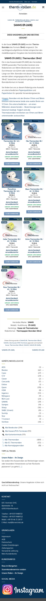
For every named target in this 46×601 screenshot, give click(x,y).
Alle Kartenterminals (13, 434)
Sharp (4, 407)
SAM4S (5, 402)
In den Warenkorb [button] (12, 164)
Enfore (4, 384)
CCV (3, 376)
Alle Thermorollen (12, 440)
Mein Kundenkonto (9, 554)
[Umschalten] (43, 367)
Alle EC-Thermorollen (13, 442)
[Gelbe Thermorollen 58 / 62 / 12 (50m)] (12, 228)
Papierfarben (7, 93)
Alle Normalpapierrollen (14, 445)
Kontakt (34, 2)
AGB (3, 539)
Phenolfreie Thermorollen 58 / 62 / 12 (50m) (12, 191)
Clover (4, 379)
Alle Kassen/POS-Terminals (16, 431)
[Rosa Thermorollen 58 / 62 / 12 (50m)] (12, 276)
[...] (20, 467)
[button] (3, 7)
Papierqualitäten (25, 90)
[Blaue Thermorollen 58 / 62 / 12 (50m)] (34, 177)
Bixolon (5, 370)
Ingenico (5, 393)
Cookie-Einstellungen (10, 545)
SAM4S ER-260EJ (35, 345)
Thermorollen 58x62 (22, 20)
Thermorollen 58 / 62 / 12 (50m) (12, 142)
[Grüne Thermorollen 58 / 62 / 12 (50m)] (34, 228)
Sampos (5, 404)
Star (3, 416)
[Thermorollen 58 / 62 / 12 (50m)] (12, 129)
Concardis (6, 381)
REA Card (5, 399)
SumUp (5, 413)
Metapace (6, 396)
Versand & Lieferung (10, 551)
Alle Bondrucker (11, 427)
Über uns (27, 2)
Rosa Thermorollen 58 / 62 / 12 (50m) (11, 288)
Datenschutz (7, 542)
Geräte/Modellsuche (16, 2)
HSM (4, 390)
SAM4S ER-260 (38, 350)
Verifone (5, 422)
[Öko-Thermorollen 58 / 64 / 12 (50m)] (34, 129)
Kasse (7, 345)
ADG (3, 367)
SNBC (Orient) (7, 410)
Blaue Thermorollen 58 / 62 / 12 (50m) (34, 190)
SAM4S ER (11, 20)
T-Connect (6, 419)
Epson (4, 387)
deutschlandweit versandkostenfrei (11, 153)
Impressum (6, 536)
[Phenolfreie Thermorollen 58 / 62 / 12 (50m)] (12, 177)
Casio (4, 373)
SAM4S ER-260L (8, 350)
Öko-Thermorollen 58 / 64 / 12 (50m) (34, 142)
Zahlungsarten (7, 548)
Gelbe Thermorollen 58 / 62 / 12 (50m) (12, 240)
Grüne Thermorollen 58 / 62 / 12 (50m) (34, 240)
